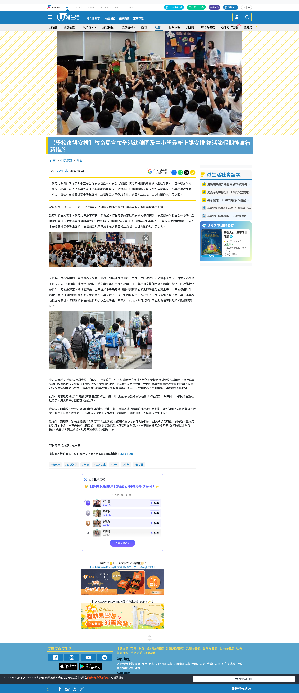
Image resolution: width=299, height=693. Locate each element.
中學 (126, 464)
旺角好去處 (226, 648)
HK (67, 7)
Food (91, 7)
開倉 (141, 648)
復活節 (140, 464)
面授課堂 (72, 464)
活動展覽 (122, 648)
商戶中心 (214, 7)
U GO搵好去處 (175, 7)
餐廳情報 (122, 653)
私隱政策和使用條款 (98, 677)
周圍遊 (190, 27)
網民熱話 (122, 663)
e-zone (129, 7)
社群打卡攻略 (198, 7)
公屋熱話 (110, 18)
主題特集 (249, 27)
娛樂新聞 (124, 18)
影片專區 (174, 27)
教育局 (56, 464)
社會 (79, 160)
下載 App (232, 7)
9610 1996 (126, 454)
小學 (114, 464)
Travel (78, 7)
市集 (133, 648)
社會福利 (150, 653)
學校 (86, 464)
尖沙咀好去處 (155, 648)
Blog (117, 7)
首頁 (53, 160)
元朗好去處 (193, 648)
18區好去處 (208, 27)
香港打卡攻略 (229, 27)
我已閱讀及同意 (243, 679)
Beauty (104, 7)
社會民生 (100, 464)
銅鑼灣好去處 (175, 648)
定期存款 (138, 18)
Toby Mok (61, 170)
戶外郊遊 (136, 653)
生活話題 (66, 160)
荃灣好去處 (210, 648)
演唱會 (53, 27)
